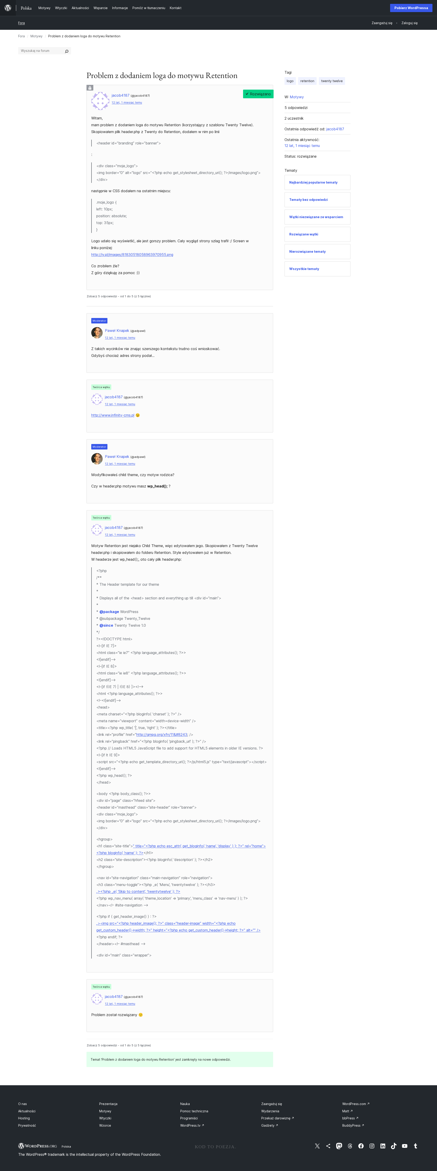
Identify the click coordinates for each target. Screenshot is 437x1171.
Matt (347, 1111)
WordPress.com (356, 1104)
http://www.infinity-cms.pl (112, 415)
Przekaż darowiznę (277, 1118)
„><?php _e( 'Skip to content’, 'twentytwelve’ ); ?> (138, 891)
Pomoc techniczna (194, 1111)
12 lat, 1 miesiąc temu (127, 102)
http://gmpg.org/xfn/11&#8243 (161, 734)
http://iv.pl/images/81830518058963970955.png (132, 254)
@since (106, 625)
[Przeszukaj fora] (66, 50)
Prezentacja (108, 1104)
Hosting (24, 1118)
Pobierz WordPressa (411, 8)
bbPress (350, 1118)
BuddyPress (353, 1125)
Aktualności (27, 1111)
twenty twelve (332, 81)
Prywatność (27, 1125)
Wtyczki (105, 1118)
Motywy (36, 36)
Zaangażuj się (271, 1104)
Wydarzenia (270, 1111)
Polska (66, 1146)
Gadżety (269, 1125)
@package (109, 611)
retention (307, 81)
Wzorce (105, 1125)
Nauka (185, 1104)
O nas (22, 1104)
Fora (21, 23)
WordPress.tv (192, 1125)
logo (290, 81)
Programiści (189, 1118)
